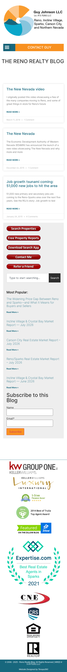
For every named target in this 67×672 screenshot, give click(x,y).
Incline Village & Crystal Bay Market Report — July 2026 (30, 323)
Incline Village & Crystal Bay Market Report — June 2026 (30, 379)
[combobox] (28, 277)
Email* (10, 418)
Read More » (13, 112)
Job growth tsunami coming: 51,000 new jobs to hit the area (32, 184)
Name (10, 407)
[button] (7, 47)
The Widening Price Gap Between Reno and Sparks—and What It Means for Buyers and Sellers (33, 302)
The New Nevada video (26, 89)
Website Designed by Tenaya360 (33, 669)
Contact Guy (39, 47)
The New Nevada (21, 134)
